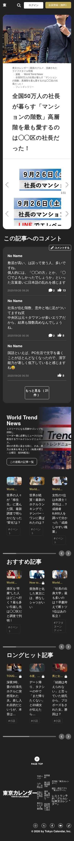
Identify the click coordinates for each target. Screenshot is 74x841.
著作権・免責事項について (47, 795)
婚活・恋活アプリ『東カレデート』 (59, 789)
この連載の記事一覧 (22, 462)
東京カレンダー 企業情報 (40, 806)
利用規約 (47, 776)
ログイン (34, 5)
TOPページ (40, 777)
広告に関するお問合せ (40, 795)
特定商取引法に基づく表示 (47, 807)
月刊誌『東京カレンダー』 (60, 782)
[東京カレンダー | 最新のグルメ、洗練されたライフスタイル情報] (4, 5)
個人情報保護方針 (47, 784)
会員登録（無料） (58, 5)
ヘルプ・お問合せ (40, 785)
